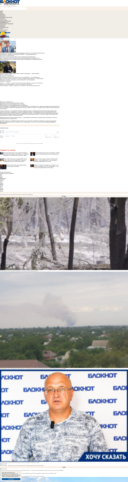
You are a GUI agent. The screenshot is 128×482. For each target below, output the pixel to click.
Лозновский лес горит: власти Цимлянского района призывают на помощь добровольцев (18, 368)
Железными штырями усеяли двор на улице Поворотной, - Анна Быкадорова (17, 79)
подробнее (11, 173)
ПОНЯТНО (11, 479)
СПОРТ (1, 28)
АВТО (1, 12)
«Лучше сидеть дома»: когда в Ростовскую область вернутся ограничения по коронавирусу (16, 194)
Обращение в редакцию (5, 81)
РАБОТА (8, 32)
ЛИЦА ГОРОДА (3, 20)
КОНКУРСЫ (2, 16)
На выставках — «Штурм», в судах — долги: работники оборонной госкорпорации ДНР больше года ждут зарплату (22, 465)
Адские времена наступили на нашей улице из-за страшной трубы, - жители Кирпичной (19, 77)
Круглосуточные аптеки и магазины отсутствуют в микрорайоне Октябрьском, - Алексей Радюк (21, 78)
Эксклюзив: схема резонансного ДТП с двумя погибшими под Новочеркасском (17, 56)
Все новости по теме (4, 55)
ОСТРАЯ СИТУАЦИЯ (4, 40)
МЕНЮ (1, 11)
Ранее (12, 136)
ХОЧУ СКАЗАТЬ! (4, 30)
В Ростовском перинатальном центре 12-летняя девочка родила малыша (49, 368)
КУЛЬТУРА (2, 18)
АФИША (2, 13)
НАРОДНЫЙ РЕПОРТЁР (5, 21)
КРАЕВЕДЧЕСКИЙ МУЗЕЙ (6, 17)
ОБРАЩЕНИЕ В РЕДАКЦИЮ (6, 23)
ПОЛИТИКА (2, 26)
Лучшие (7, 136)
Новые (1, 136)
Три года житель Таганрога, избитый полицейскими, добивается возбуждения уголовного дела (19, 462)
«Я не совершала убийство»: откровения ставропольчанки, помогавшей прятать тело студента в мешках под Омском (23, 476)
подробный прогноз (4, 173)
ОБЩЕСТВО (3, 25)
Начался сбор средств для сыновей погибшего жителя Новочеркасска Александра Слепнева (21, 59)
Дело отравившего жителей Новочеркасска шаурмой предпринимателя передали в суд (19, 58)
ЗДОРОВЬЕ (2, 15)
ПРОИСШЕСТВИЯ (4, 27)
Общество (2, 101)
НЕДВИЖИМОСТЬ (4, 22)
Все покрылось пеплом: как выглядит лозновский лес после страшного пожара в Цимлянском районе (20, 270)
